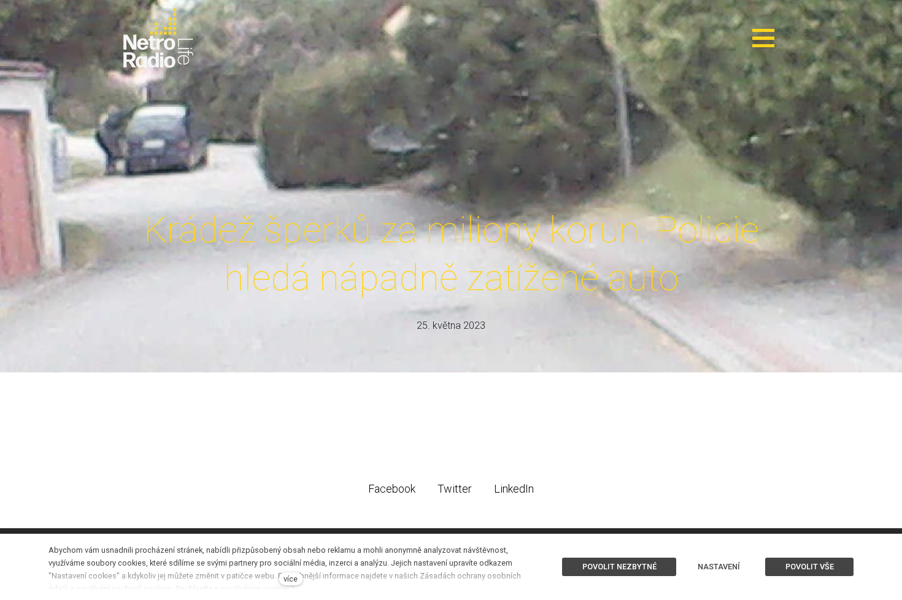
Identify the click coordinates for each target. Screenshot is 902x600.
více (290, 578)
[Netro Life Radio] (158, 38)
